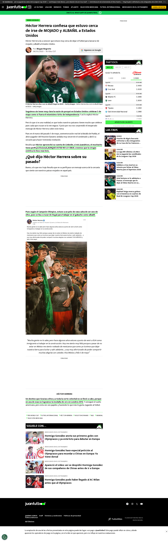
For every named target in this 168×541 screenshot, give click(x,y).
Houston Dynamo (81, 415)
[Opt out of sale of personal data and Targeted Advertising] (4, 537)
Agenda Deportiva (159, 7)
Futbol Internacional (49, 415)
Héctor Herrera (66, 415)
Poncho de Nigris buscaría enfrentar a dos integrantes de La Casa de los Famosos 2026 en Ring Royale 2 (128, 141)
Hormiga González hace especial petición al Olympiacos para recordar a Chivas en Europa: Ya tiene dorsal (71, 453)
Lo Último (38, 7)
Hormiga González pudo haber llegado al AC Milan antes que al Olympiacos (72, 481)
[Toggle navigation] (3, 7)
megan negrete (44, 49)
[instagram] (132, 504)
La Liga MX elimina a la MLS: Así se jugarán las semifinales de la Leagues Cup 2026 (129, 154)
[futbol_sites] (115, 518)
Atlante (74, 7)
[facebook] (127, 504)
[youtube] (141, 504)
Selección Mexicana (89, 7)
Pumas (66, 7)
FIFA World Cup (33, 415)
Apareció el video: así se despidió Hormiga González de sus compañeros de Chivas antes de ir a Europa (74, 466)
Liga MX (48, 7)
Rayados (57, 7)
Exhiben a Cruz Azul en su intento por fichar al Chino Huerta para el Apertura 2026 (129, 167)
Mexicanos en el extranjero (135, 7)
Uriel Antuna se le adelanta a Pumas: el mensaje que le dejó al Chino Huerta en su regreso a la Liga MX (129, 180)
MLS (92, 415)
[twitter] (137, 504)
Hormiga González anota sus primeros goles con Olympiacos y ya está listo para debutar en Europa (72, 437)
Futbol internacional (110, 7)
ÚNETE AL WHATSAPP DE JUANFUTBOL (81, 12)
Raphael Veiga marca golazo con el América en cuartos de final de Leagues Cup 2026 (129, 193)
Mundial (99, 415)
